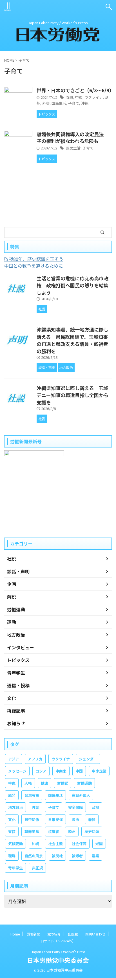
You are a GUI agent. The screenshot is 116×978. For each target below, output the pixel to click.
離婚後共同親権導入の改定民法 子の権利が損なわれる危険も (72, 137)
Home (15, 934)
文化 (11, 819)
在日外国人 (81, 795)
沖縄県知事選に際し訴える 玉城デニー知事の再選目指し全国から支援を (72, 395)
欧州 (71, 831)
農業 (95, 855)
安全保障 (75, 807)
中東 (78, 97)
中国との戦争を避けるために (33, 265)
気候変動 (15, 843)
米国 (99, 843)
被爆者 (77, 855)
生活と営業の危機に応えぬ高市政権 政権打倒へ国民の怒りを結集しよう (72, 285)
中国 (79, 771)
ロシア (40, 771)
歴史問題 (91, 831)
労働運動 (84, 783)
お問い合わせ (95, 934)
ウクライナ (93, 97)
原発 (11, 795)
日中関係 (31, 819)
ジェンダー (88, 759)
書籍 (11, 831)
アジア (13, 759)
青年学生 (15, 867)
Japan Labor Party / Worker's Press (58, 951)
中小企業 (99, 771)
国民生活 (59, 103)
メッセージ (17, 771)
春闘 (69, 97)
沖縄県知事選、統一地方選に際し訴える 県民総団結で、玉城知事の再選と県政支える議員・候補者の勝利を (72, 340)
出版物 (73, 934)
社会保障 (79, 843)
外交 (46, 103)
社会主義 (55, 843)
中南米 (60, 771)
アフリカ (35, 759)
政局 (95, 807)
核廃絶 (53, 831)
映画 (75, 819)
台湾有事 (31, 795)
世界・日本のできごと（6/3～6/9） (75, 90)
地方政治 (15, 807)
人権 (28, 783)
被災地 (57, 855)
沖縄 (84, 103)
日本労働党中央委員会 (58, 959)
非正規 (37, 867)
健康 (44, 783)
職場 (11, 855)
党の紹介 (54, 934)
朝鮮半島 (31, 831)
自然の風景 (33, 855)
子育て (73, 103)
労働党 (62, 783)
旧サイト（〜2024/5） (58, 940)
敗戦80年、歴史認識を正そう (33, 259)
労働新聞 (33, 934)
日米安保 (55, 819)
